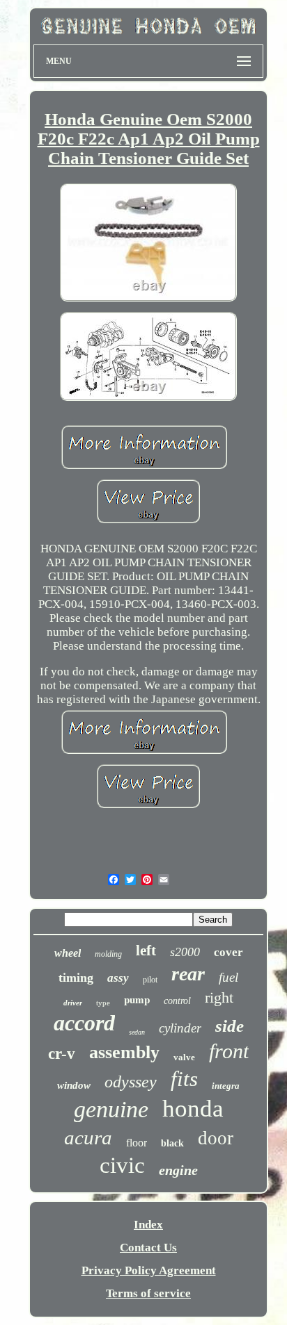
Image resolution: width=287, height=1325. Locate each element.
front (229, 1050)
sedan (137, 1032)
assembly (124, 1052)
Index (148, 1224)
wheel (67, 953)
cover (228, 952)
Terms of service (148, 1293)
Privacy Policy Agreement (149, 1270)
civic (122, 1165)
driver (72, 1002)
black (172, 1143)
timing (76, 978)
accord (84, 1022)
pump (137, 999)
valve (184, 1057)
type (103, 1002)
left (146, 950)
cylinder (180, 1028)
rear (188, 974)
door (215, 1138)
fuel (228, 977)
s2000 (185, 952)
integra (226, 1085)
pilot (150, 980)
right (219, 997)
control (177, 1001)
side (229, 1026)
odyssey (130, 1082)
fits (184, 1079)
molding (108, 954)
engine (178, 1170)
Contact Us (148, 1247)
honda (193, 1108)
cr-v (61, 1053)
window (74, 1085)
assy (118, 978)
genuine (111, 1109)
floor (136, 1143)
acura (88, 1137)
